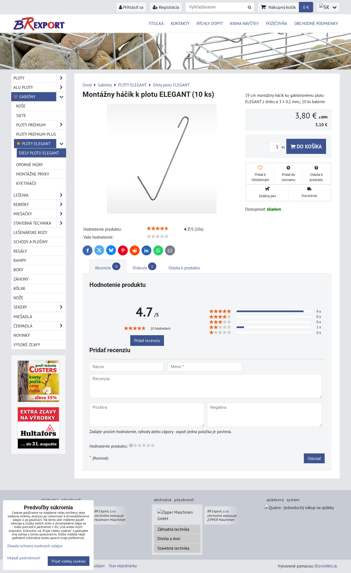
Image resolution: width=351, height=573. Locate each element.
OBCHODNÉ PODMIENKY (316, 23)
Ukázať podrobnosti (23, 558)
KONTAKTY (180, 23)
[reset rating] (131, 445)
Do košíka (308, 146)
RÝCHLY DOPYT (210, 23)
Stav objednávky (123, 565)
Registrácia (168, 7)
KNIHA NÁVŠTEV (244, 23)
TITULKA (156, 23)
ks (283, 147)
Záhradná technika (173, 529)
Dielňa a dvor (168, 538)
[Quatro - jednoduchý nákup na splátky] (299, 508)
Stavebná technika (173, 548)
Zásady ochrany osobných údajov (35, 545)
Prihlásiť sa (132, 7)
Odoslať (314, 458)
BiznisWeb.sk (326, 566)
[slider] (158, 228)
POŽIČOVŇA (276, 23)
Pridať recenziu (147, 340)
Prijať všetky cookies (69, 561)
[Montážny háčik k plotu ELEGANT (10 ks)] (162, 159)
